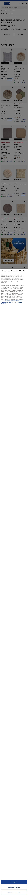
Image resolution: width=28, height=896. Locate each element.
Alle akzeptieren (14, 882)
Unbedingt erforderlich (14, 892)
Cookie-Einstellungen (14, 887)
